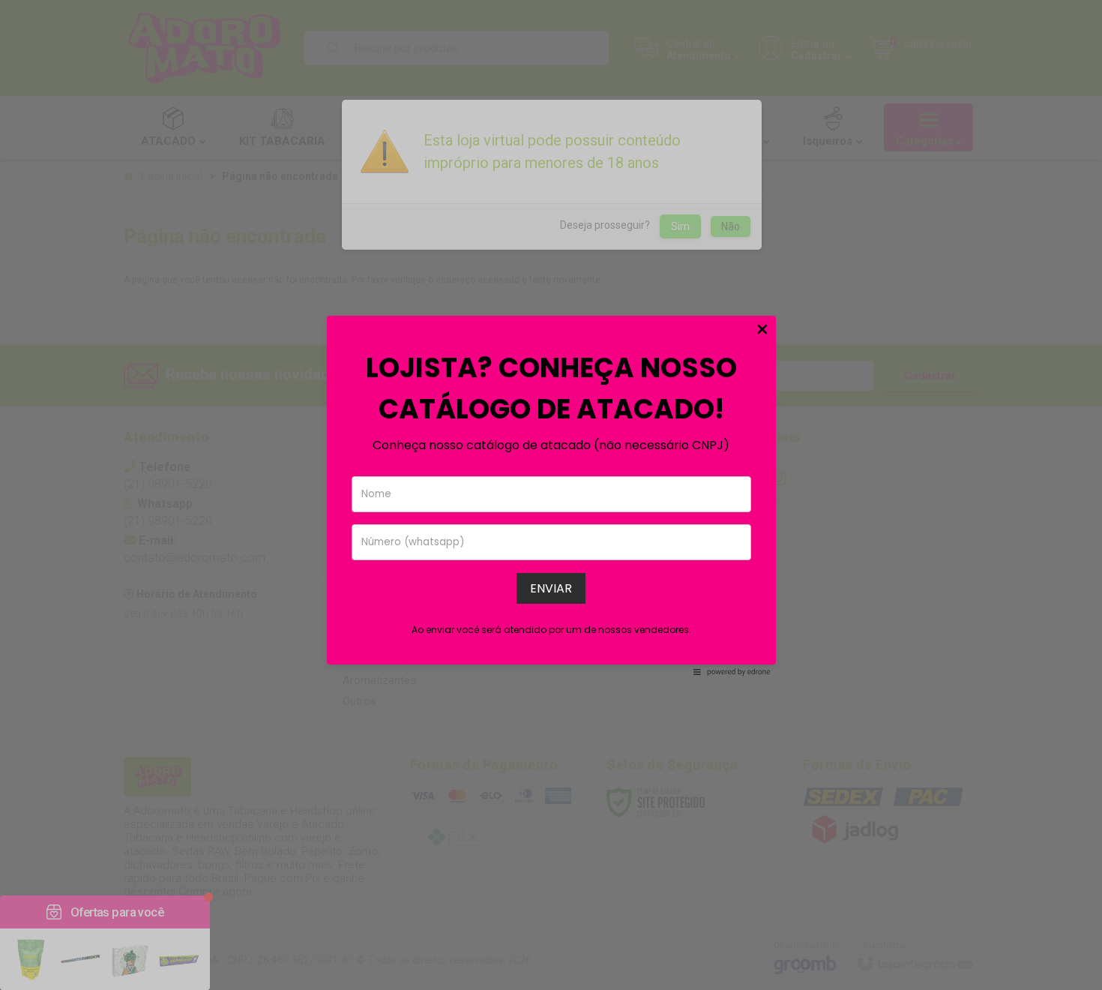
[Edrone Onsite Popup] (551, 495)
